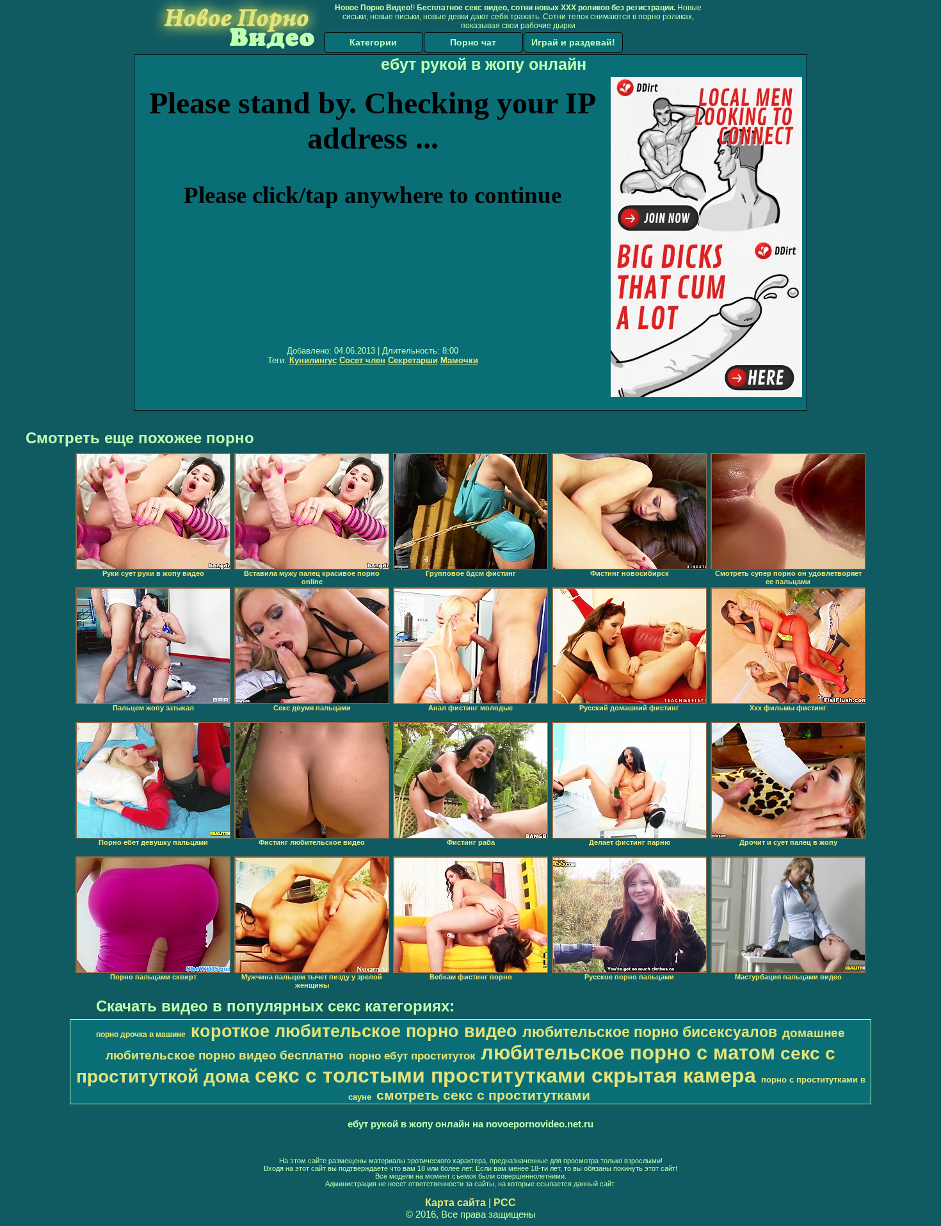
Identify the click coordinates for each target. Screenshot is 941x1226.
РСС (505, 1202)
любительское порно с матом (628, 1052)
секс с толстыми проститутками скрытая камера (505, 1075)
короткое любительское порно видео (354, 1031)
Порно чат (473, 42)
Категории (373, 42)
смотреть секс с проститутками (483, 1095)
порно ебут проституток (412, 1055)
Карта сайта (455, 1202)
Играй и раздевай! (573, 42)
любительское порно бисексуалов (649, 1032)
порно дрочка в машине (141, 1034)
